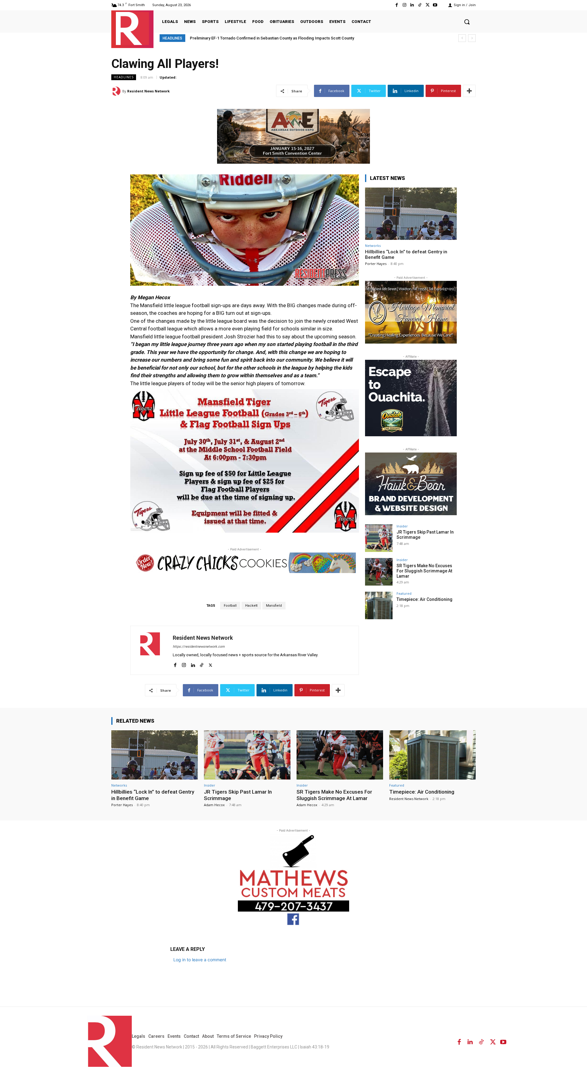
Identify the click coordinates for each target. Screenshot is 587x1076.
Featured (404, 593)
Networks (373, 245)
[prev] (462, 38)
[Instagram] (404, 5)
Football (230, 606)
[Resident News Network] (132, 28)
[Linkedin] (412, 5)
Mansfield (274, 606)
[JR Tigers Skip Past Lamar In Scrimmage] (379, 538)
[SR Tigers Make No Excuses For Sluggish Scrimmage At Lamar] (379, 572)
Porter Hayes (375, 263)
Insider (402, 526)
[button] (467, 22)
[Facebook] (397, 5)
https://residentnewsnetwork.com (199, 647)
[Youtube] (435, 5)
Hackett (251, 606)
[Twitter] (427, 5)
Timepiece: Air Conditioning (424, 599)
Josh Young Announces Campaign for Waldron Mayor (239, 38)
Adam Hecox (214, 804)
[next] (472, 38)
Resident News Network (148, 91)
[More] (469, 91)
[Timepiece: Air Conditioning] (379, 605)
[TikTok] (419, 5)
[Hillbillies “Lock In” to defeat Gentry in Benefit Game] (411, 214)
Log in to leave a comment (199, 959)
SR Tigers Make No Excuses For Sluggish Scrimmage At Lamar (424, 571)
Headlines (124, 77)
